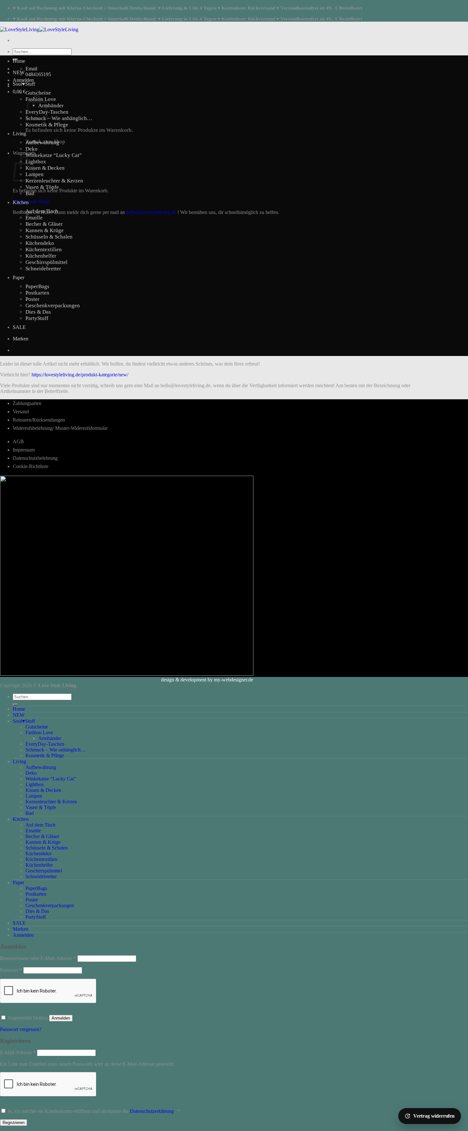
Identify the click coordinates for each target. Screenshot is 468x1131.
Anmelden (61, 1018)
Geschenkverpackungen (52, 305)
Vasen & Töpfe (42, 187)
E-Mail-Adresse (18, 1052)
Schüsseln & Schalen (49, 237)
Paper (18, 277)
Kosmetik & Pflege (46, 125)
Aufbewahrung (42, 142)
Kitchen (21, 202)
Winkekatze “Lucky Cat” (53, 155)
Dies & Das (38, 312)
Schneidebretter (43, 269)
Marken (20, 338)
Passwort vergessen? (20, 1029)
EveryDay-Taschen (44, 744)
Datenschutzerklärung (152, 1111)
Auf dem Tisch (41, 211)
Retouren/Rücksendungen (39, 420)
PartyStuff (36, 318)
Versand (21, 411)
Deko (31, 149)
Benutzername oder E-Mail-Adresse (38, 958)
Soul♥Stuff (24, 84)
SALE (19, 327)
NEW (19, 72)
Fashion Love (39, 732)
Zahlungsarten (27, 403)
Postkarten (37, 293)
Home (19, 61)
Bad (29, 193)
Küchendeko (39, 243)
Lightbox (35, 162)
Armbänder (51, 106)
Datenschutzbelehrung (35, 458)
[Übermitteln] (15, 705)
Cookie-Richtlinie (30, 466)
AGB (18, 441)
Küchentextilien (43, 249)
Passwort (11, 970)
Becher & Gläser (44, 224)
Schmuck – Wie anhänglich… (58, 118)
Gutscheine (38, 93)
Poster (32, 299)
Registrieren (14, 1122)
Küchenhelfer (40, 256)
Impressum (24, 449)
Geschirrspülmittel (46, 262)
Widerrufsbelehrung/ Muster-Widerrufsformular (60, 428)
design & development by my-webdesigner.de (207, 679)
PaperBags (37, 286)
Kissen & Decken (45, 168)
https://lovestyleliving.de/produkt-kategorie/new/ (80, 374)
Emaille (34, 218)
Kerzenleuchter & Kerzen (54, 181)
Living (19, 133)
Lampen (33, 796)
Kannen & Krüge (44, 230)
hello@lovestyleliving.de (151, 212)
